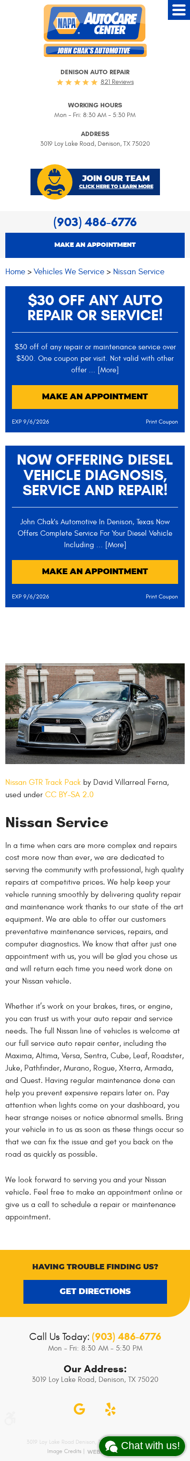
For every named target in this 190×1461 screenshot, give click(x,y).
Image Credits (64, 1451)
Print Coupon (162, 421)
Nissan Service (138, 271)
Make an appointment (95, 245)
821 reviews (117, 82)
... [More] (103, 370)
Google (79, 1409)
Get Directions (95, 1292)
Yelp (110, 1409)
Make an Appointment (95, 397)
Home (15, 271)
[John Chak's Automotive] (95, 30)
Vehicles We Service (69, 271)
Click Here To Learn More (116, 187)
